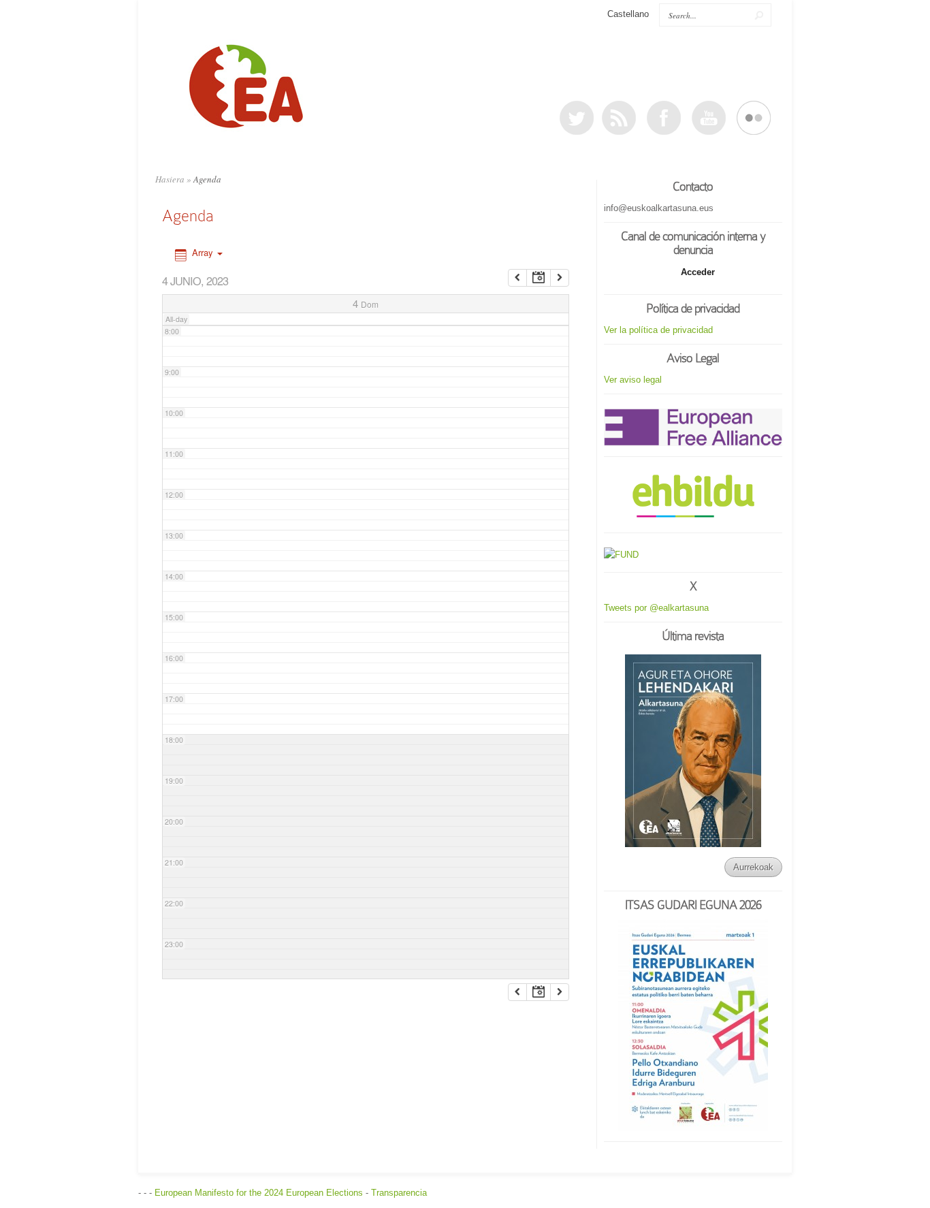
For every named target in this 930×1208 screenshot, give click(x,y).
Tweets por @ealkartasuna (656, 608)
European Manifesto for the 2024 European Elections (259, 1193)
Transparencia (399, 1193)
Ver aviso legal (633, 380)
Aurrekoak (753, 867)
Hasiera (170, 179)
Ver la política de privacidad (658, 330)
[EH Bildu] (693, 496)
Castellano (628, 14)
